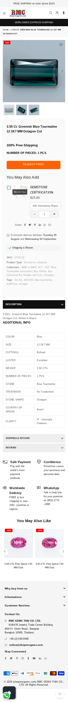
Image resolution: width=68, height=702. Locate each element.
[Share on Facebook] (25, 225)
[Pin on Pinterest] (34, 225)
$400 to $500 (29, 267)
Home (6, 30)
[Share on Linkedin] (39, 225)
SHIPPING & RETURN (18, 438)
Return (29, 247)
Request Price (33, 164)
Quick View (21, 192)
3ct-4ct (18, 279)
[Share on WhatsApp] (44, 225)
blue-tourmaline (43, 279)
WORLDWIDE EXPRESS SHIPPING (34, 22)
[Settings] (62, 13)
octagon (23, 283)
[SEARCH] (51, 13)
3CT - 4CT (43, 267)
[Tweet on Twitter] (30, 225)
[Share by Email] (49, 225)
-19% (8, 530)
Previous (5, 71)
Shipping (17, 247)
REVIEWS (11, 447)
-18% (39, 530)
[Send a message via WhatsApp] (6, 695)
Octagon (49, 275)
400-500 (28, 279)
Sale (7, 42)
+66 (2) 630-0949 (19, 638)
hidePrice (12, 283)
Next (62, 71)
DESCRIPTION (14, 304)
